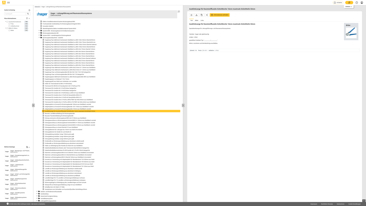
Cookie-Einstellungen (354, 204)
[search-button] (28, 13)
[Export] (196, 15)
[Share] (207, 15)
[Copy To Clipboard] (201, 15)
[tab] (191, 20)
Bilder (12, 30)
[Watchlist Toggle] (191, 15)
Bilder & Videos (13, 28)
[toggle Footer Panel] (364, 200)
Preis (12, 24)
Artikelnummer (15, 26)
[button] (338, 2)
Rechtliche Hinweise (327, 204)
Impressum (313, 204)
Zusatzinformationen (15, 22)
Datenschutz (340, 204)
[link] (349, 2)
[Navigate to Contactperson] (178, 11)
